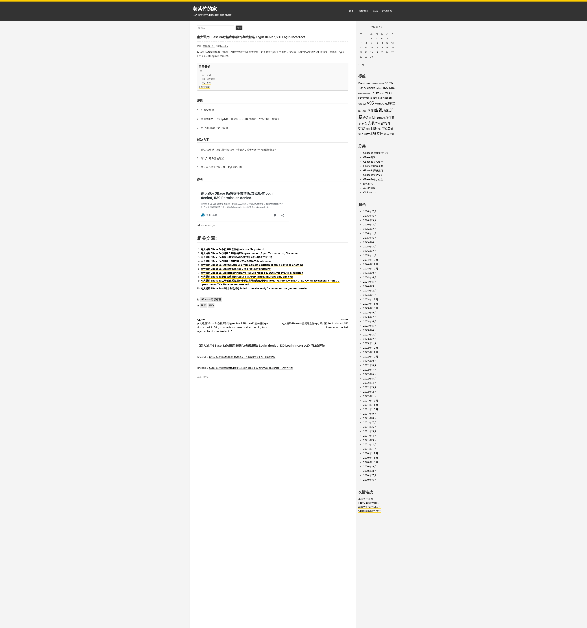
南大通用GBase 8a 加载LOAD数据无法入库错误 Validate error (236, 261)
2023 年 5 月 (370, 325)
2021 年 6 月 (370, 427)
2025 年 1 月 (370, 255)
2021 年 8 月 (370, 418)
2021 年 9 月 (370, 413)
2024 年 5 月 (370, 281)
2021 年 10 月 (370, 409)
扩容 (361, 128)
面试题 (390, 134)
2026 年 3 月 (370, 224)
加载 (203, 305)
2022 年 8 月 (370, 365)
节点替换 (387, 128)
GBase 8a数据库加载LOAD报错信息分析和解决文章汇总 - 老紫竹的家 (242, 356)
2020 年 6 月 (370, 479)
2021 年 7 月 (370, 422)
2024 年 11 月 (370, 264)
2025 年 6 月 (370, 237)
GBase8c (380, 84)
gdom (379, 88)
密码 (211, 305)
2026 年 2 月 (370, 229)
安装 (371, 123)
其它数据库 (369, 188)
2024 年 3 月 (370, 286)
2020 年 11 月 (370, 457)
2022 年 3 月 (370, 387)
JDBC (391, 88)
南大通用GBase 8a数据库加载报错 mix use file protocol (232, 249)
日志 (368, 128)
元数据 (389, 103)
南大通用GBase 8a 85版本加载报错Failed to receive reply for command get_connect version (254, 288)
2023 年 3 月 (370, 334)
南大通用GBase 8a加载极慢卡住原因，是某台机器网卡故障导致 (236, 269)
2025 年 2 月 (370, 251)
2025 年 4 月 (370, 242)
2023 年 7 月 (370, 317)
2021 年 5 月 (370, 431)
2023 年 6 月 (370, 321)
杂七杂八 (368, 183)
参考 (209, 82)
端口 (380, 128)
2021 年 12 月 (370, 400)
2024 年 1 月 (370, 295)
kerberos (366, 94)
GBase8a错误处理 (211, 299)
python (385, 97)
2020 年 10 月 (370, 462)
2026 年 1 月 (370, 233)
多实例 (372, 117)
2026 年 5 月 (370, 220)
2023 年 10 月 (370, 308)
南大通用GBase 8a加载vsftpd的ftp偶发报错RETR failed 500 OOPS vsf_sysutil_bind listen (252, 272)
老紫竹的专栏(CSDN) (369, 506)
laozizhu (224, 46)
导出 (391, 123)
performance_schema (369, 97)
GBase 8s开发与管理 (369, 510)
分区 (386, 110)
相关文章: (205, 86)
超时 (366, 134)
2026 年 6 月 (370, 215)
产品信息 (379, 103)
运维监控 (376, 133)
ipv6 (385, 88)
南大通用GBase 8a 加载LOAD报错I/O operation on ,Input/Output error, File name (249, 253)
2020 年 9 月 (370, 466)
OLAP (389, 93)
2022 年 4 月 (370, 383)
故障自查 (387, 11)
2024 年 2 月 (370, 290)
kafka (360, 94)
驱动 (375, 11)
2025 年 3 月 (370, 246)
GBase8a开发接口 (373, 170)
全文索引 (362, 110)
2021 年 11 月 (370, 405)
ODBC (382, 94)
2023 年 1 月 (370, 343)
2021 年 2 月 (370, 444)
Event (361, 83)
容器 (377, 123)
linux (375, 92)
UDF (364, 104)
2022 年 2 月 (370, 391)
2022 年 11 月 (370, 352)
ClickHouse (369, 192)
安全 (364, 123)
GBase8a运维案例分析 (375, 153)
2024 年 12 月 (370, 260)
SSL (390, 97)
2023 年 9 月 (370, 312)
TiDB (360, 104)
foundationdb (371, 83)
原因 (209, 75)
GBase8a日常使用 (373, 161)
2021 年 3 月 (370, 440)
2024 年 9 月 (370, 273)
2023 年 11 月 (370, 303)
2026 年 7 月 (370, 211)
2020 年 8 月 (370, 471)
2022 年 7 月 (370, 369)
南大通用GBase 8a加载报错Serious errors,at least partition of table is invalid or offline (252, 265)
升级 (365, 117)
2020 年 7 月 (370, 475)
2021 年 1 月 (370, 449)
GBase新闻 (369, 157)
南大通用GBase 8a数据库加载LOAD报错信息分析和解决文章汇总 (237, 257)
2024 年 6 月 (370, 277)
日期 (374, 128)
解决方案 (211, 78)
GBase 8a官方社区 (368, 503)
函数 (378, 110)
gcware (371, 88)
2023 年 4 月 (370, 330)
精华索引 (363, 11)
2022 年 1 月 (370, 396)
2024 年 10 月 (370, 268)
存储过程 (381, 117)
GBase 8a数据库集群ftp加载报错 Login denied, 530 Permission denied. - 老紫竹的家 (251, 367)
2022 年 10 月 (370, 356)
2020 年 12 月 (370, 453)
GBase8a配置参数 (373, 166)
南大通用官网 (365, 499)
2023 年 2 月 (370, 339)
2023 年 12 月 (370, 299)
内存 (370, 110)
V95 (370, 103)
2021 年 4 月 (370, 435)
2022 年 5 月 (370, 378)
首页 (351, 11)
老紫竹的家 (205, 8)
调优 (360, 134)
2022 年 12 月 (370, 347)
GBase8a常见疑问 (373, 175)
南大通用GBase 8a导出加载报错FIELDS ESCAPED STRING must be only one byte (247, 276)
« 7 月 (361, 64)
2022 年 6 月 (370, 374)
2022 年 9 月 (370, 361)
